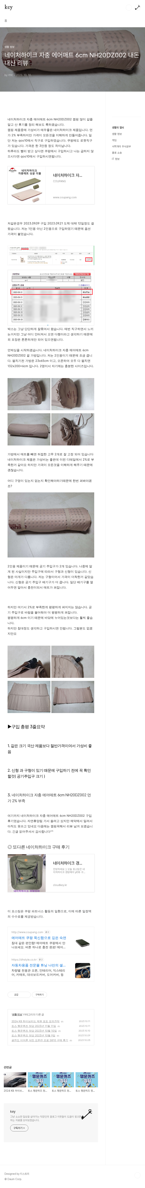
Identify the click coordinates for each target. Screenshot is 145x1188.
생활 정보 (17, 1014)
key (9, 7)
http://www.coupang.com (27, 932)
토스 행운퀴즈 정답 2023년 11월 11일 (34, 1026)
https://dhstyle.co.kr (24, 959)
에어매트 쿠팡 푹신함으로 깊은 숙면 (39, 938)
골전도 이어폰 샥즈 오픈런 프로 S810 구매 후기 (40, 1040)
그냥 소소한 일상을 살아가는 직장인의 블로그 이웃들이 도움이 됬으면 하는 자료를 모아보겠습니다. (45, 1118)
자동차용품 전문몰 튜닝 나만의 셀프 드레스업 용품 (39, 965)
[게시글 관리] (26, 995)
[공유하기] (21, 995)
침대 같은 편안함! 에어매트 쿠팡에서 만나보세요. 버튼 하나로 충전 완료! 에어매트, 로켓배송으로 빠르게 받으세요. (39, 945)
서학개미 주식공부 (121, 146)
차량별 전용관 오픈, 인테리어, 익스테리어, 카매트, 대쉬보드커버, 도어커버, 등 (38, 972)
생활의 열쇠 (118, 127)
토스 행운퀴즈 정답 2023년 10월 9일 (33, 1035)
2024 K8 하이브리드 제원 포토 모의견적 (35, 1021)
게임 (114, 140)
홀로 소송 (117, 152)
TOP (137, 1175)
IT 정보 (116, 158)
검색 (129, 7)
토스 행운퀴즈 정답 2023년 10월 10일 (34, 1030)
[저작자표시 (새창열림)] (48, 994)
